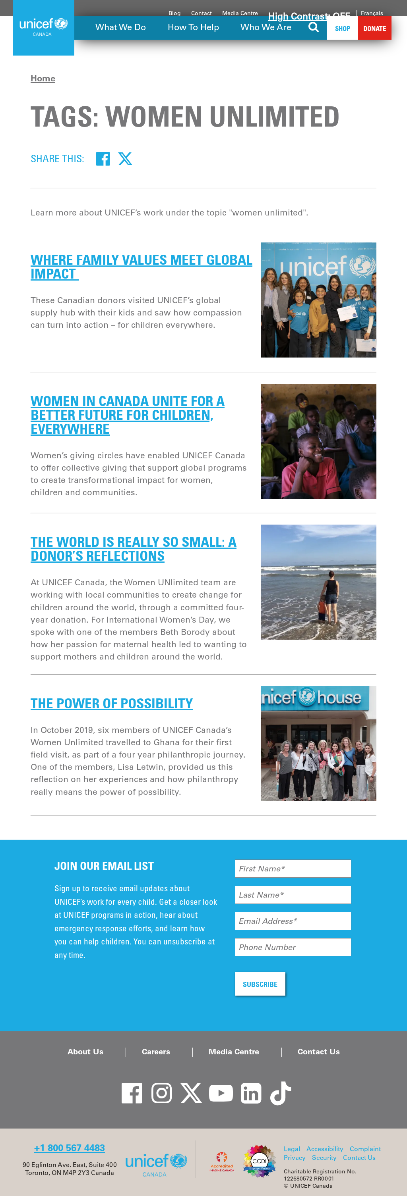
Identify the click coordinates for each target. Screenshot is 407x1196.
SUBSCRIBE (260, 984)
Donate (374, 28)
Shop (342, 28)
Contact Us (319, 1051)
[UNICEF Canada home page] (159, 1176)
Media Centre (240, 13)
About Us (85, 1051)
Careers (156, 1051)
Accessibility (324, 1149)
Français (372, 13)
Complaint (365, 1149)
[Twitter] (125, 158)
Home (43, 78)
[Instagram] (156, 1085)
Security (324, 1157)
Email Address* (267, 921)
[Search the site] (314, 28)
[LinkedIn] (245, 1085)
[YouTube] (215, 1085)
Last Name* (260, 895)
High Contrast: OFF (309, 16)
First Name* (261, 868)
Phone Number (266, 947)
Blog (175, 13)
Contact (201, 13)
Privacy (295, 1157)
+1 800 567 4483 (69, 1148)
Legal (292, 1149)
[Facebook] (103, 158)
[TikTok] (275, 1085)
